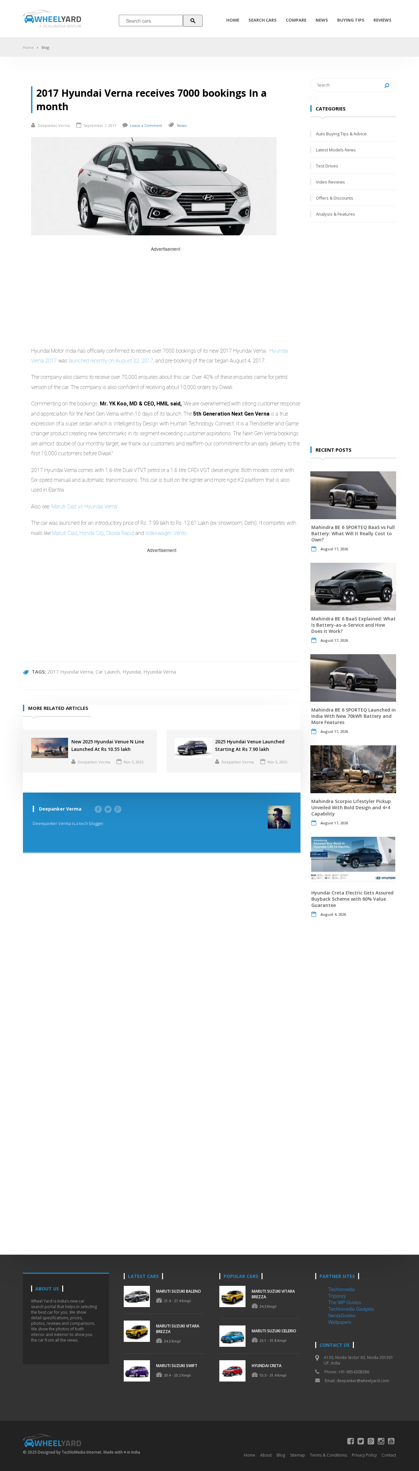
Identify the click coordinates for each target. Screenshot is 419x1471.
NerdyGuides (341, 1315)
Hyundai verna (159, 671)
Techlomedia (341, 1289)
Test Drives (327, 166)
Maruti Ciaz (64, 533)
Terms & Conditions (328, 1455)
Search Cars (262, 20)
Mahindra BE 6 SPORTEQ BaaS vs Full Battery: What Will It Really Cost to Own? (353, 533)
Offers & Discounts (334, 198)
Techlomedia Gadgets (351, 1308)
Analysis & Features (335, 214)
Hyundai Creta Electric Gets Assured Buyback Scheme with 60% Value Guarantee (352, 899)
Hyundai (131, 671)
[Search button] (193, 21)
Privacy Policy (364, 1455)
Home (232, 20)
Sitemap (297, 1455)
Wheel (58, 18)
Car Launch (108, 671)
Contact (389, 1455)
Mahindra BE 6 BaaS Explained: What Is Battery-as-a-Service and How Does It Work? (353, 625)
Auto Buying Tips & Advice (341, 134)
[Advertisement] (166, 298)
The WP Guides (344, 1302)
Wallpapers (339, 1322)
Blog (45, 47)
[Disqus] (162, 958)
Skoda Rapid (120, 533)
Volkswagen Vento (165, 533)
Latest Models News (336, 150)
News (322, 20)
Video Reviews (330, 182)
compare (296, 20)
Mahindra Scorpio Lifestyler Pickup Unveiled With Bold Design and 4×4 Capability (351, 807)
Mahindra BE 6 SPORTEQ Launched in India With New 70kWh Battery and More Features (353, 716)
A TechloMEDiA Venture (60, 26)
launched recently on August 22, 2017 (111, 361)
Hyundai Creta (267, 1365)
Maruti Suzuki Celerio (274, 1331)
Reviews (382, 20)
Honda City (92, 533)
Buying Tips (350, 20)
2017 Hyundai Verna (70, 671)
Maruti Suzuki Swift (176, 1365)
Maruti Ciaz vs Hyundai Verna (84, 506)
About (266, 1455)
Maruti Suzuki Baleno (178, 1291)
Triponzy (337, 1295)
